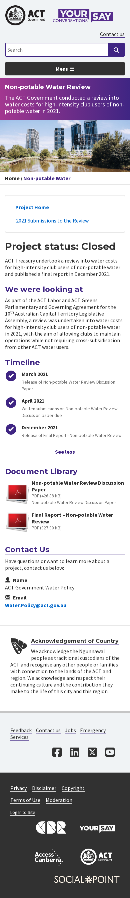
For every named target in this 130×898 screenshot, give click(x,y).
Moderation (59, 800)
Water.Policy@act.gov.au (35, 605)
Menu (63, 68)
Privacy (18, 788)
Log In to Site (22, 812)
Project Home (32, 207)
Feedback (21, 730)
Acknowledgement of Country (75, 641)
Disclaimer (44, 788)
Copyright (73, 788)
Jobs (70, 730)
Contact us (112, 34)
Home (12, 178)
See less (65, 451)
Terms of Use (25, 800)
